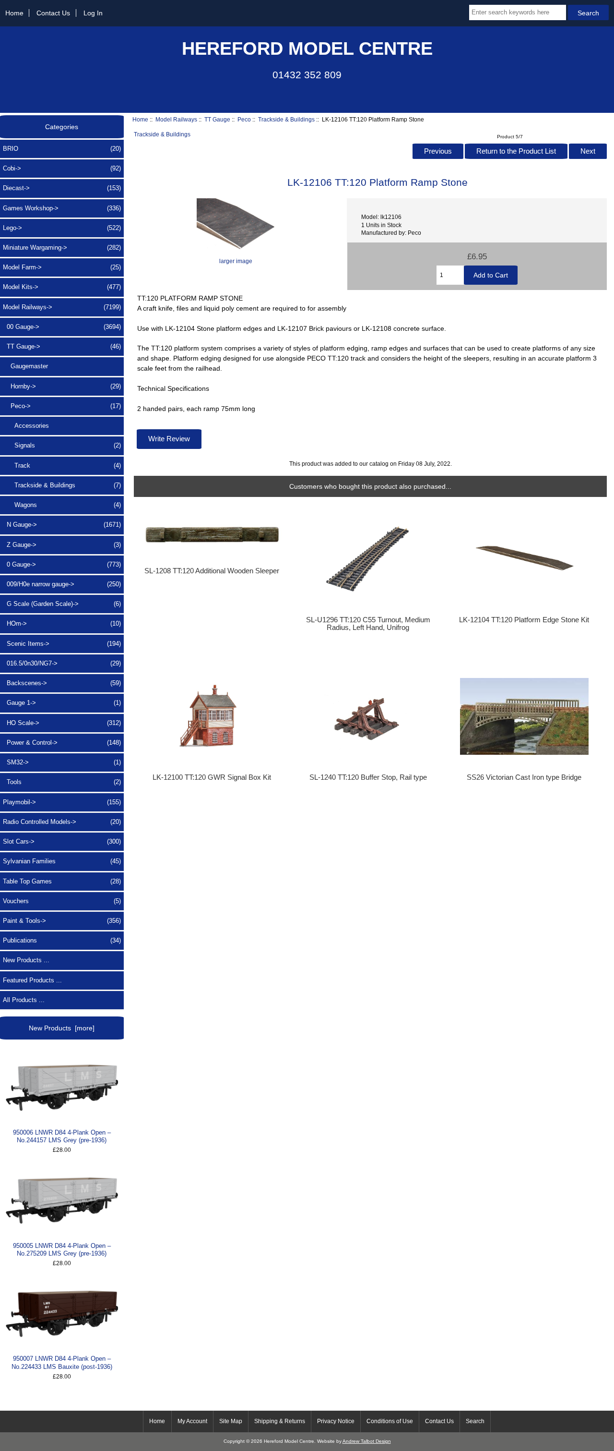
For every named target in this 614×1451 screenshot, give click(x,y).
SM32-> (62, 762)
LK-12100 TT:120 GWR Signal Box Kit (212, 777)
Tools (62, 782)
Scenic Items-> (62, 643)
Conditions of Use (389, 1421)
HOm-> (62, 623)
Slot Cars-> (62, 841)
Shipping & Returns (279, 1421)
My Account (192, 1421)
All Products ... (24, 1000)
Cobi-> (62, 168)
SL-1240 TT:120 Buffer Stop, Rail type (368, 777)
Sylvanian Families (62, 861)
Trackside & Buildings (286, 119)
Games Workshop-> (62, 208)
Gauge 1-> (62, 702)
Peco (244, 119)
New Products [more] (61, 1028)
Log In (93, 13)
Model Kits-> (62, 286)
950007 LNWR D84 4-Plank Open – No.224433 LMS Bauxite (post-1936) (62, 1362)
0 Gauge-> (62, 564)
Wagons (62, 504)
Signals (62, 445)
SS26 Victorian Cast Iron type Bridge (524, 777)
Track (62, 465)
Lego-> (62, 227)
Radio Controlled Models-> (62, 821)
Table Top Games (62, 881)
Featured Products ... (32, 980)
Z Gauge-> (62, 544)
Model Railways (176, 119)
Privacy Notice (335, 1421)
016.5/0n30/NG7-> (62, 663)
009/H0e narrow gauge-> (62, 584)
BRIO (62, 148)
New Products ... (26, 960)
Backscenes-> (62, 683)
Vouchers (62, 901)
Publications (62, 940)
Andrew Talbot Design (366, 1441)
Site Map (230, 1421)
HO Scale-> (62, 722)
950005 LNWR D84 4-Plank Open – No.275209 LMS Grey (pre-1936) (62, 1249)
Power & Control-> (62, 742)
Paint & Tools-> (62, 920)
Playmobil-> (62, 802)
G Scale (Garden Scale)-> (62, 603)
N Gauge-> (62, 524)
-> (62, 307)
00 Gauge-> (62, 326)
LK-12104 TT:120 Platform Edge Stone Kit (524, 620)
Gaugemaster (25, 366)
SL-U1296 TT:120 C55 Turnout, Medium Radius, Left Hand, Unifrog (368, 623)
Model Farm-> (62, 267)
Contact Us (53, 13)
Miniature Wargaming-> (62, 247)
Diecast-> (62, 188)
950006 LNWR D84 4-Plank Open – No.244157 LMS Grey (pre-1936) (62, 1136)
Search (475, 1421)
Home (14, 13)
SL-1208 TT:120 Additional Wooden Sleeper (211, 571)
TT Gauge (217, 119)
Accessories (26, 425)
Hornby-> (62, 386)
